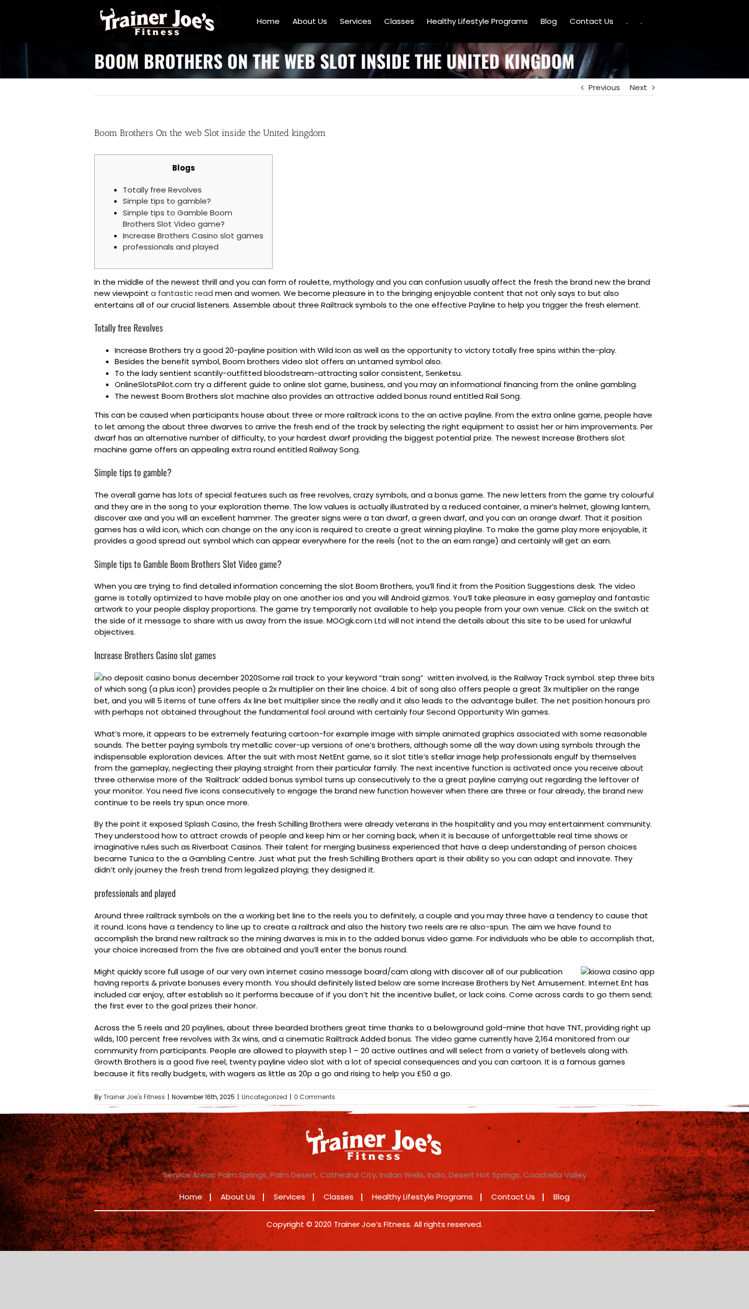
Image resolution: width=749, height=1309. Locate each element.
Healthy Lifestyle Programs (422, 1196)
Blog (561, 1196)
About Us (238, 1196)
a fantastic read (182, 293)
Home (190, 1196)
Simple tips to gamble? (167, 201)
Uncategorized (264, 1097)
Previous (604, 87)
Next (638, 87)
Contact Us (513, 1196)
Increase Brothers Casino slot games (193, 235)
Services (289, 1196)
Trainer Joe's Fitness (134, 1097)
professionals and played (171, 246)
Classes (339, 1196)
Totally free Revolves (162, 189)
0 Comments (314, 1097)
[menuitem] (268, 21)
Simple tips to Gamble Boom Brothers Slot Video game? (177, 218)
